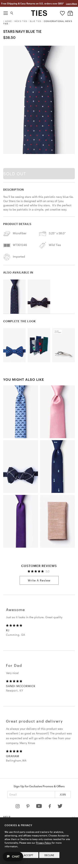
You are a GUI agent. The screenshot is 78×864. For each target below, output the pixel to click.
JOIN (63, 794)
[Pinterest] (28, 807)
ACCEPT (28, 855)
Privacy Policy (43, 842)
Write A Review (39, 580)
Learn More (71, 3)
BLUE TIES (35, 21)
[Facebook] (50, 807)
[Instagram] (18, 807)
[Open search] (11, 12)
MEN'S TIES (20, 21)
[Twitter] (60, 807)
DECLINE (49, 855)
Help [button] (6, 817)
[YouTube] (39, 807)
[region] (39, 100)
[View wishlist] (62, 12)
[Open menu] (5, 12)
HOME (8, 21)
